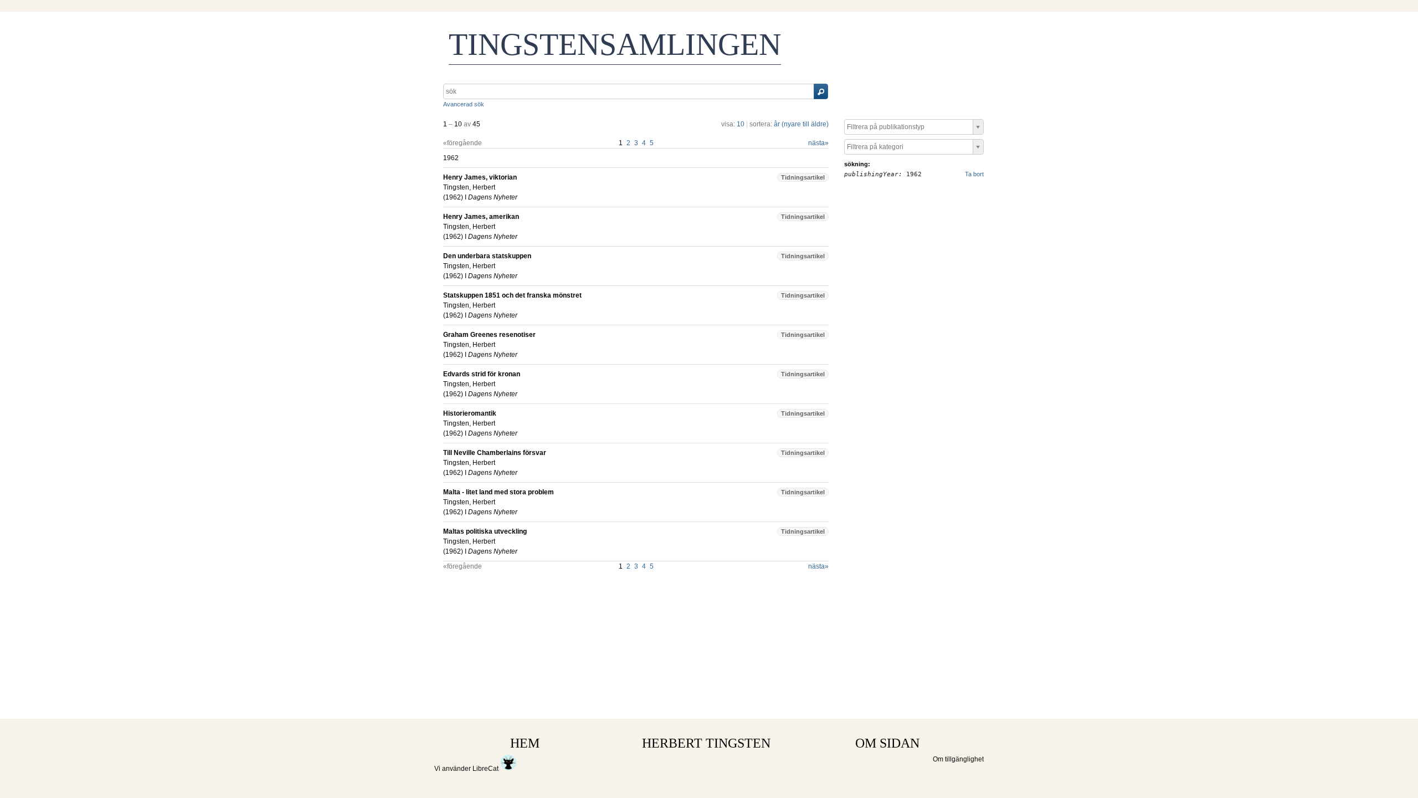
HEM (525, 743)
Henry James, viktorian (480, 177)
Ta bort (974, 174)
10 (740, 124)
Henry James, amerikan (481, 217)
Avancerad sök (463, 104)
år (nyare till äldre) (801, 124)
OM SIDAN (887, 743)
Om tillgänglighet (958, 759)
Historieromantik (469, 413)
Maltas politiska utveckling (485, 531)
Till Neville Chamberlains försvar (494, 453)
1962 (453, 197)
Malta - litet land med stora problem (498, 492)
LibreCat (486, 769)
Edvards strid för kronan (481, 374)
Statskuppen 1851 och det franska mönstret (512, 295)
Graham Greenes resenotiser (489, 335)
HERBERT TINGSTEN (706, 743)
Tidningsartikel (803, 177)
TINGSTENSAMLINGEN (615, 44)
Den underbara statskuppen (487, 256)
